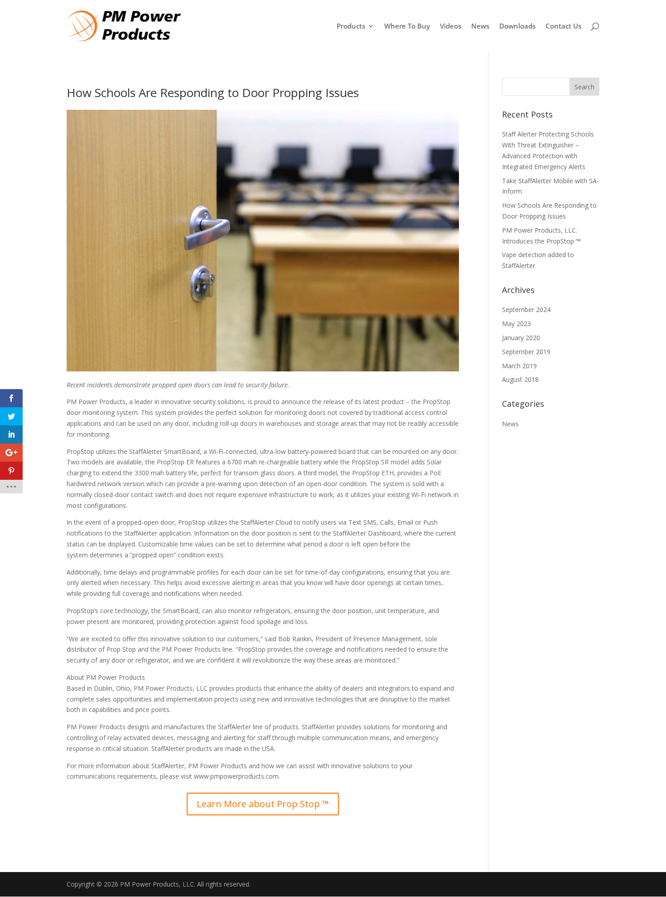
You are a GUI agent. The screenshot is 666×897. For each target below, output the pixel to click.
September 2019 (526, 351)
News (480, 26)
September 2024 (526, 309)
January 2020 (521, 337)
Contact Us (563, 26)
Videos (450, 26)
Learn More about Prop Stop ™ (263, 804)
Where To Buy (407, 26)
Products (351, 26)
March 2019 (519, 365)
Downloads (517, 26)
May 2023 (516, 323)
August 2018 (520, 379)
